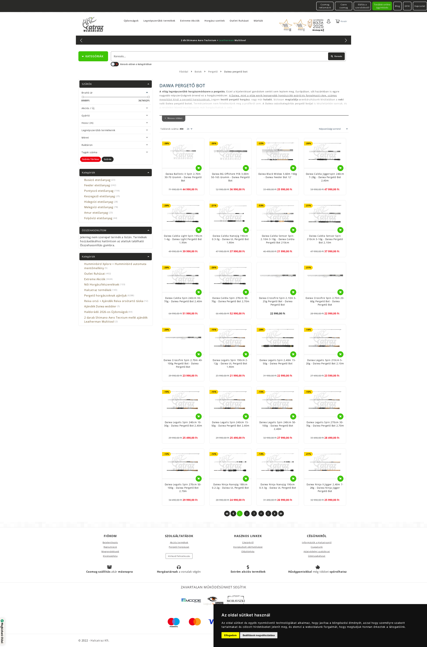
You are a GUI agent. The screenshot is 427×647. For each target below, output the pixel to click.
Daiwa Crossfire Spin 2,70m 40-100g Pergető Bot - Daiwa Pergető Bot (183, 363)
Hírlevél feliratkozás (179, 556)
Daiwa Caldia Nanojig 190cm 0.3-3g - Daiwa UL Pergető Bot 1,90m (230, 239)
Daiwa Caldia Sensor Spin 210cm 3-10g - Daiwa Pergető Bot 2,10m (325, 239)
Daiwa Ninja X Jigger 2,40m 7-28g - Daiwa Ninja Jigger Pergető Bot (325, 488)
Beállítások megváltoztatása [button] (259, 635)
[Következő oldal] (274, 513)
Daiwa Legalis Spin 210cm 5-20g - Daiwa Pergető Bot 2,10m (325, 361)
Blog (397, 6)
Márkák (258, 20)
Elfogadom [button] (230, 635)
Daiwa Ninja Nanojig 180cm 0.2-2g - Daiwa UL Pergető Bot (230, 486)
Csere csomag (343, 6)
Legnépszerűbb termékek (159, 20)
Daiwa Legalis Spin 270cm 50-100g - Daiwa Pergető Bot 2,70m (183, 488)
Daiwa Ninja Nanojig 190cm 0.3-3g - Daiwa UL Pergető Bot (277, 486)
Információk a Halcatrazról (317, 542)
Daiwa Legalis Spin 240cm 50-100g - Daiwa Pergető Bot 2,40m (277, 425)
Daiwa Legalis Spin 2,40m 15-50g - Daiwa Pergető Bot (278, 361)
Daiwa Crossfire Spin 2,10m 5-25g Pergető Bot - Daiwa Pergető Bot (277, 301)
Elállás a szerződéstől (362, 6)
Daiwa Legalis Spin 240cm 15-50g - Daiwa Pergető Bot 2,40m (230, 424)
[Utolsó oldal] (281, 513)
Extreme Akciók (190, 20)
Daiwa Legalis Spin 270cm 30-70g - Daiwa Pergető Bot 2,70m (325, 424)
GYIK (407, 6)
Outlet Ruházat (239, 20)
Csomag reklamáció (325, 6)
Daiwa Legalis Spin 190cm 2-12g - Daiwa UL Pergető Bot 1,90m (230, 363)
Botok (198, 71)
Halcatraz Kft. (99, 640)
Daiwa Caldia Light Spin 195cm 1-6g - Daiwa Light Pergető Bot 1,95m (183, 239)
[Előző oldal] (233, 513)
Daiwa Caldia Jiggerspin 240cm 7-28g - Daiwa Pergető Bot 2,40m (325, 177)
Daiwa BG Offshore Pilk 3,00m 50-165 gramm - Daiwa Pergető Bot (230, 177)
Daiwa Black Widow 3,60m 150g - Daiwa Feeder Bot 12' (277, 175)
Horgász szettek (214, 20)
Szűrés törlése (90, 159)
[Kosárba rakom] (199, 168)
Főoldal (183, 71)
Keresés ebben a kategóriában (136, 64)
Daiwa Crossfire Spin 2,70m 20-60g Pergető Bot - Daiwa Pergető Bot (325, 301)
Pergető (213, 71)
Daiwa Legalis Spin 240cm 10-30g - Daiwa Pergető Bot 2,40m (183, 424)
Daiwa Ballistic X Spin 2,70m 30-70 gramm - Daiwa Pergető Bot (183, 177)
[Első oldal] (227, 513)
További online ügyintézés (382, 6)
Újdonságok (131, 20)
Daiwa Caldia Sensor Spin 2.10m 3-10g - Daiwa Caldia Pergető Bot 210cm (278, 239)
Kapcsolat (419, 6)
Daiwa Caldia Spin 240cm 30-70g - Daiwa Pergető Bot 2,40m (183, 299)
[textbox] (228, 56)
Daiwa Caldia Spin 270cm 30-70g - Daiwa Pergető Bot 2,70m (230, 299)
